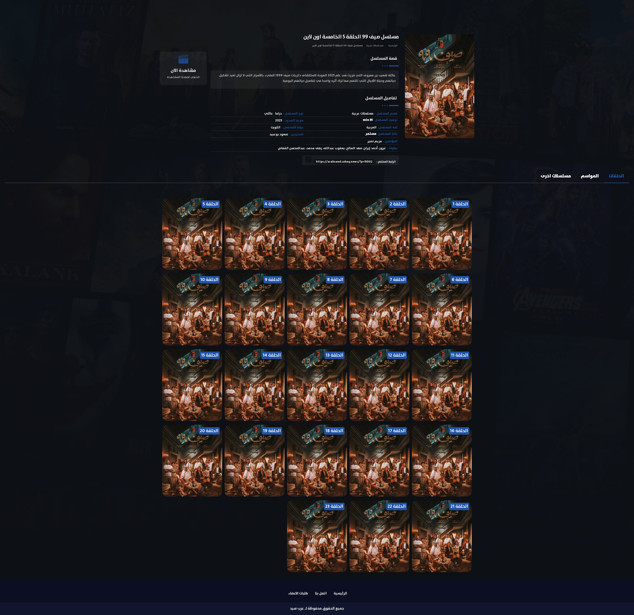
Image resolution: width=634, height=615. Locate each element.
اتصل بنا (321, 593)
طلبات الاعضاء (298, 593)
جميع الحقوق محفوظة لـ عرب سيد (317, 608)
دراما (278, 113)
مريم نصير (374, 141)
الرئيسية (392, 46)
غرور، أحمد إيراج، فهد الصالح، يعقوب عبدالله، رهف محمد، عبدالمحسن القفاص (332, 148)
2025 (278, 120)
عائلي (268, 113)
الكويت (275, 127)
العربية (371, 127)
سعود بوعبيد (278, 134)
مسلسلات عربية (375, 46)
